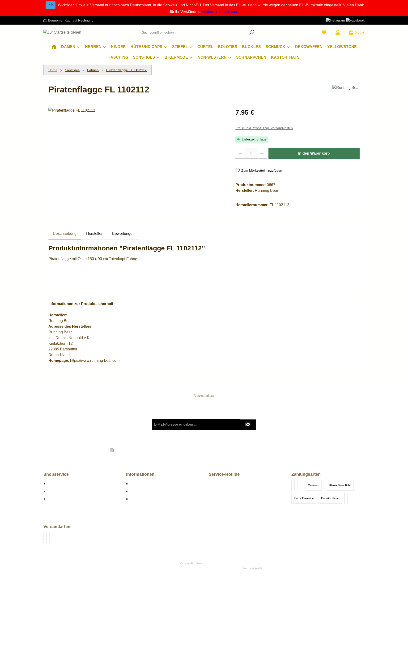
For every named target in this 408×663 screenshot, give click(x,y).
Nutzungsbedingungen (264, 434)
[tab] (64, 234)
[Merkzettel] (324, 32)
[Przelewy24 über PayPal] (297, 485)
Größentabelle (59, 484)
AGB (229, 450)
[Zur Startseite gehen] (62, 32)
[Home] (54, 46)
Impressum (139, 484)
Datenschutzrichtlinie (228, 434)
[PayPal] (347, 498)
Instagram (138, 499)
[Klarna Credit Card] (344, 498)
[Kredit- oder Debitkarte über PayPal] (291, 485)
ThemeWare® (251, 568)
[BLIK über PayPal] (294, 485)
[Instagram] (335, 20)
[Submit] (248, 424)
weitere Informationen (220, 12)
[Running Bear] (346, 88)
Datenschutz (140, 491)
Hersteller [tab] (94, 233)
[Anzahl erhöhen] (262, 153)
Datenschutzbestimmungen (155, 450)
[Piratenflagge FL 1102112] (137, 158)
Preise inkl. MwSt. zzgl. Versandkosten (264, 128)
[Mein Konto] (337, 32)
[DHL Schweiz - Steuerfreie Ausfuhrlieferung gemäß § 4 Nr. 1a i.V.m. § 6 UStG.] (49, 537)
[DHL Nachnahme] (46, 537)
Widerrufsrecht (59, 499)
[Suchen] (252, 32)
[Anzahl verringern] (240, 153)
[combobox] (193, 32)
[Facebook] (355, 20)
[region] (137, 158)
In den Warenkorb (314, 153)
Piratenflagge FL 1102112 (126, 70)
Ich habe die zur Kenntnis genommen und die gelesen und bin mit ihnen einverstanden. (207, 450)
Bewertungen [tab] (123, 233)
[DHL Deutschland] (43, 537)
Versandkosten (191, 563)
